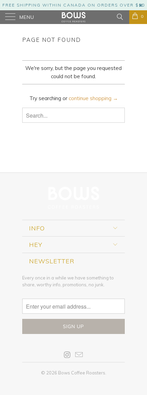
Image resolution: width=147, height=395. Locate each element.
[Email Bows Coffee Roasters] (79, 355)
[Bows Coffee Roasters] (73, 17)
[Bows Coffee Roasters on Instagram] (67, 355)
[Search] (119, 16)
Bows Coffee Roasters (81, 372)
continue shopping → (93, 98)
